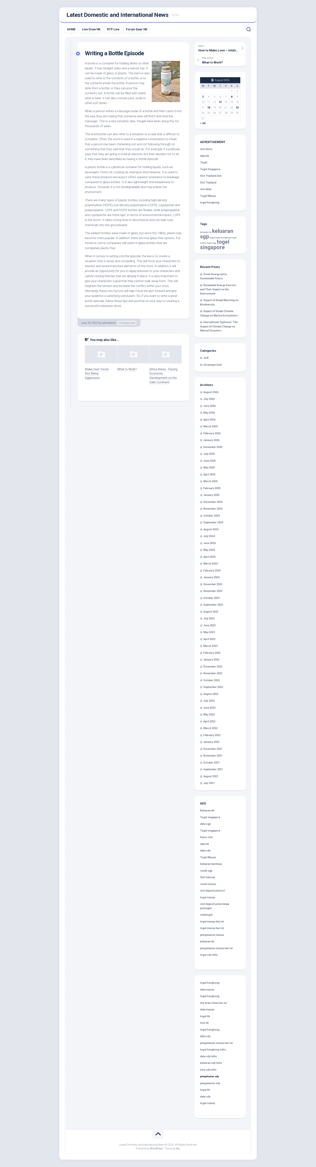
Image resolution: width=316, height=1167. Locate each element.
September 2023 (213, 604)
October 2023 (211, 597)
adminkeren (109, 322)
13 (220, 102)
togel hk (205, 1089)
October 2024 (211, 515)
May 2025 (209, 467)
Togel (203, 162)
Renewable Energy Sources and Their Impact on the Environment (218, 289)
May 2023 (209, 632)
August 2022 (210, 694)
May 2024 (209, 549)
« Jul (203, 123)
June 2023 (209, 625)
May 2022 (209, 714)
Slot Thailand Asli (210, 175)
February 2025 (212, 488)
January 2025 (211, 495)
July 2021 (209, 783)
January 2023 (211, 659)
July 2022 (209, 700)
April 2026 (209, 419)
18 (208, 107)
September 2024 (213, 522)
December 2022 (212, 666)
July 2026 (209, 398)
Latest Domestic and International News (117, 14)
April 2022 (209, 721)
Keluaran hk (207, 810)
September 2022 (213, 687)
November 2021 (212, 755)
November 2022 (212, 673)
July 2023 (209, 618)
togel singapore (214, 244)
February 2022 (212, 735)
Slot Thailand (208, 182)
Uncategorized (126, 322)
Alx (178, 1148)
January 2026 (211, 440)
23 (237, 107)
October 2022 (211, 680)
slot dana (205, 189)
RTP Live (113, 29)
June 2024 (209, 543)
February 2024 (212, 570)
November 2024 (212, 508)
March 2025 (210, 481)
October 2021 (211, 762)
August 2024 (210, 529)
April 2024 (209, 556)
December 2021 (212, 748)
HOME (71, 29)
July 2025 (209, 453)
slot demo (206, 149)
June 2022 (209, 707)
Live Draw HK (91, 29)
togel (212, 238)
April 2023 (209, 639)
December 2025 (212, 447)
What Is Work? (127, 369)
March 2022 (210, 728)
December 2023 (212, 584)
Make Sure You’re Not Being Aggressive (97, 373)
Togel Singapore (210, 169)
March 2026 (210, 426)
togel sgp (211, 243)
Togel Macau (208, 195)
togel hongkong (223, 238)
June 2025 (209, 460)
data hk (204, 155)
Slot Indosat (207, 877)
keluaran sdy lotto (211, 1062)
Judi (206, 357)
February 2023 (212, 652)
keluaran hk (205, 232)
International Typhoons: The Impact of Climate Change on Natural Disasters (219, 326)
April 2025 (209, 474)
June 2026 (209, 405)
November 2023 (212, 591)
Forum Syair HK (136, 29)
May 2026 (209, 412)
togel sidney (207, 1103)
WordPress (156, 1148)
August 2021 (210, 776)
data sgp (205, 823)
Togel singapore (210, 817)
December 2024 (212, 501)
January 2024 (211, 577)
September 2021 (213, 769)
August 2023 (210, 611)
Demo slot (206, 837)
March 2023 (210, 645)
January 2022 (211, 741)
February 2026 (212, 433)
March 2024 (210, 563)
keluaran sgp (216, 234)
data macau (207, 989)
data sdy (205, 850)
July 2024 (209, 536)
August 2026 (210, 392)
